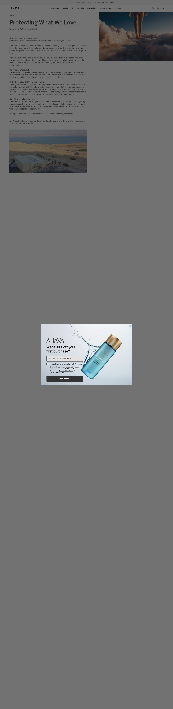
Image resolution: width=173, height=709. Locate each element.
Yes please (64, 379)
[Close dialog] (130, 326)
